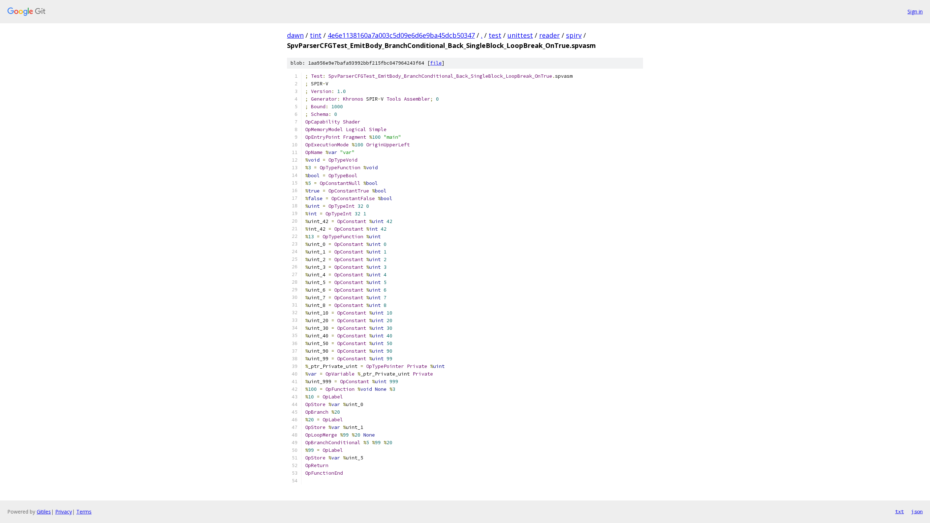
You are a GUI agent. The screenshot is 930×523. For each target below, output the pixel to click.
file (436, 63)
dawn (295, 35)
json (917, 511)
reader (549, 35)
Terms (84, 511)
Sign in (915, 11)
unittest (520, 35)
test (495, 35)
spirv (574, 35)
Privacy (63, 511)
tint (316, 35)
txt (899, 511)
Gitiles (44, 511)
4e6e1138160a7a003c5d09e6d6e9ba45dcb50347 (401, 35)
